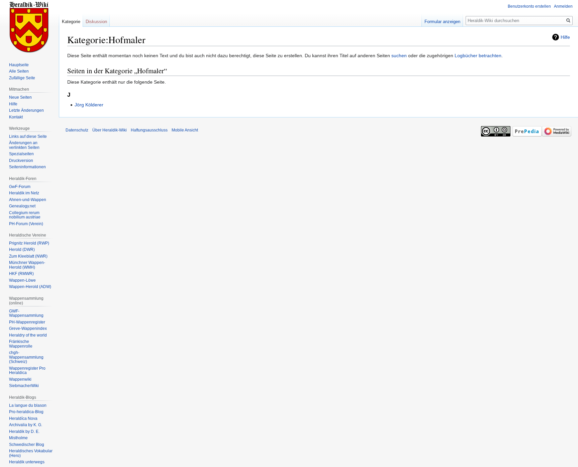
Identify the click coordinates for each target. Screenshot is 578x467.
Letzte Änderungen (26, 110)
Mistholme (18, 438)
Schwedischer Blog (26, 444)
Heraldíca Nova (23, 418)
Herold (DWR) (22, 249)
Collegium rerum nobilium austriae (24, 215)
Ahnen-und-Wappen (27, 199)
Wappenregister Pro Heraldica (27, 370)
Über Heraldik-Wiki (109, 130)
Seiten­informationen (27, 167)
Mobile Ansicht (185, 130)
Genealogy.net (22, 206)
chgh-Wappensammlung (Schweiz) (26, 357)
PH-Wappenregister (27, 322)
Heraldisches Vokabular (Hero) (31, 453)
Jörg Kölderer (89, 104)
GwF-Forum (19, 186)
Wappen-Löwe (22, 280)
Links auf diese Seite (28, 136)
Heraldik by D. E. (24, 431)
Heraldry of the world (28, 335)
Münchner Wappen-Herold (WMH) (27, 265)
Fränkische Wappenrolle (20, 344)
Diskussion (96, 21)
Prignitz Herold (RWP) (29, 243)
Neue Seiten (20, 97)
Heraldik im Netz (24, 193)
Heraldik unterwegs (26, 462)
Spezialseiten (21, 154)
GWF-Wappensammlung (26, 313)
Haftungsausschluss (149, 130)
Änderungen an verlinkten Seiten (24, 145)
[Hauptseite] (29, 27)
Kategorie (71, 21)
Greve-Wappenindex (28, 328)
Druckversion (21, 160)
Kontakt (16, 117)
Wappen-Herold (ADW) (30, 286)
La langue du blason (27, 405)
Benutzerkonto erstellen (529, 6)
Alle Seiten (19, 71)
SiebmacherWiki (24, 385)
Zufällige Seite (22, 78)
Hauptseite (19, 65)
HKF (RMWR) (21, 273)
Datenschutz (77, 130)
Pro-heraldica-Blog (26, 411)
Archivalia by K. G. (25, 425)
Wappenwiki (20, 379)
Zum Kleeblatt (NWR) (28, 256)
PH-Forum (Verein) (26, 223)
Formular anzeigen (442, 21)
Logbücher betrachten (478, 55)
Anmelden (563, 6)
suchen (399, 55)
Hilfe (565, 37)
